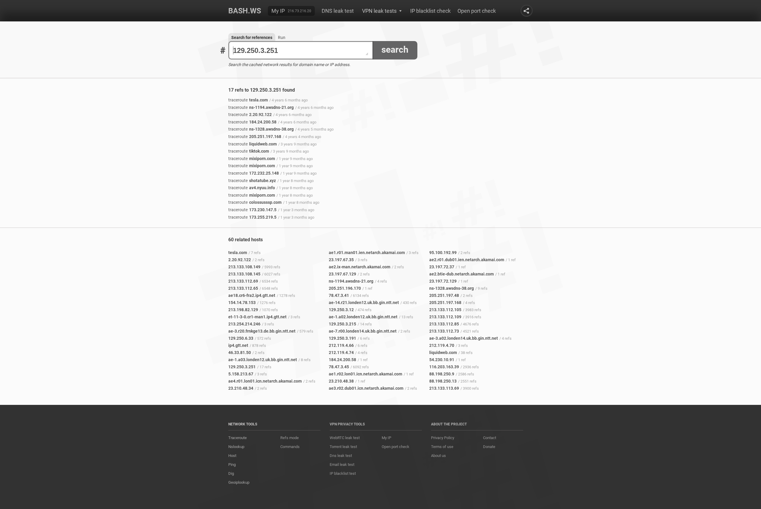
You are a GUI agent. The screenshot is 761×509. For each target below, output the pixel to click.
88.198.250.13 (443, 381)
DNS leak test (338, 11)
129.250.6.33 (240, 338)
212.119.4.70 (441, 345)
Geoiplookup (238, 482)
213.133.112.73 (444, 331)
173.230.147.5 (252, 209)
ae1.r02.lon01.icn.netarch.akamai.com (365, 374)
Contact (489, 438)
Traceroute (237, 438)
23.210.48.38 (341, 381)
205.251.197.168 (254, 136)
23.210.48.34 (240, 388)
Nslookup (236, 446)
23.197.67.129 (342, 274)
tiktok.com (248, 151)
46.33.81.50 (239, 352)
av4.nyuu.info (251, 187)
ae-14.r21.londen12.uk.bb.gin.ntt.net (364, 302)
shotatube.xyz (252, 180)
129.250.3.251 (242, 366)
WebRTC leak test (345, 438)
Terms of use (442, 446)
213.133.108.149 (244, 266)
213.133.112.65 (243, 288)
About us (438, 455)
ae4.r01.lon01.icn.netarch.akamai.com (265, 381)
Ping (232, 464)
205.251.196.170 (345, 288)
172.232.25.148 (253, 173)
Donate (489, 446)
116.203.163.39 (444, 366)
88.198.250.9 (441, 374)
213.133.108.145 (244, 274)
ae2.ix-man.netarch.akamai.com (359, 266)
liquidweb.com (252, 144)
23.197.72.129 (443, 281)
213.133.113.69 (444, 388)
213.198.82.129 (243, 309)
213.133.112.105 (445, 309)
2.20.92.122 (250, 114)
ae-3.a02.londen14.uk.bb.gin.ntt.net (463, 338)
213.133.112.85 (444, 324)
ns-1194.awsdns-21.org (261, 107)
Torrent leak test (343, 446)
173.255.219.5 (252, 217)
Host (232, 455)
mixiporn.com (251, 158)
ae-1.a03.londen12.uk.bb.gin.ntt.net (262, 359)
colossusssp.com (255, 202)
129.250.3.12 (341, 309)
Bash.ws (244, 11)
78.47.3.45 (339, 366)
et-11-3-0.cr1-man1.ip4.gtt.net (257, 316)
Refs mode (289, 438)
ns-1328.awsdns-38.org (261, 129)
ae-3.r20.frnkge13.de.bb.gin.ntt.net (261, 331)
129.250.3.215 (342, 324)
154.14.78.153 (242, 302)
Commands (290, 446)
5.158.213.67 (240, 374)
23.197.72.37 (441, 266)
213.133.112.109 (445, 316)
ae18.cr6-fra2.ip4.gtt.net (251, 295)
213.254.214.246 (244, 324)
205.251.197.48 (444, 295)
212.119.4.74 (341, 352)
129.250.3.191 (342, 338)
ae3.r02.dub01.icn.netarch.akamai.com (366, 388)
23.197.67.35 (341, 259)
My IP (278, 11)
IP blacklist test (343, 473)
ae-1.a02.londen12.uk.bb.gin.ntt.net (363, 316)
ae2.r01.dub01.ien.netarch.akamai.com (466, 259)
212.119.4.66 (341, 345)
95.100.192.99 (443, 252)
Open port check (476, 11)
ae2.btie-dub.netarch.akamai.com (461, 274)
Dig (231, 473)
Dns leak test (341, 455)
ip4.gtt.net (238, 345)
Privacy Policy (442, 438)
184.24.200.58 (252, 122)
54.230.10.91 (441, 359)
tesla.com (248, 100)
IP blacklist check (430, 11)
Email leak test (342, 464)
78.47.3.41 (339, 295)
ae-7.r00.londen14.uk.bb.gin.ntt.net (363, 331)
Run (281, 37)
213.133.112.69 (243, 281)
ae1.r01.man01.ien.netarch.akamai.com (367, 252)
